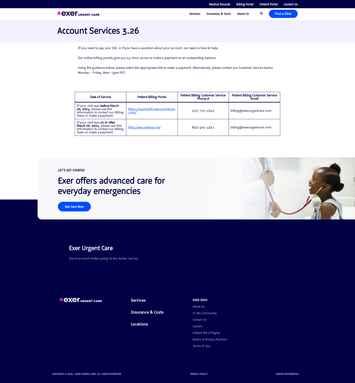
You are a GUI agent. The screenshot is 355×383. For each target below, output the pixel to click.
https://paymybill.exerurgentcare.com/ (151, 110)
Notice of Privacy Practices (210, 339)
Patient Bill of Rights (206, 333)
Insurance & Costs (218, 14)
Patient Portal (269, 4)
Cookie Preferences (287, 374)
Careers (198, 326)
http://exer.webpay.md (144, 127)
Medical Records (219, 4)
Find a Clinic (283, 14)
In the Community (205, 313)
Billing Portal (245, 4)
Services (194, 14)
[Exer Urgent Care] (81, 301)
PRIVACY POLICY (198, 374)
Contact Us (291, 4)
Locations (139, 324)
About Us (243, 14)
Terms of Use (201, 346)
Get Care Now (74, 207)
